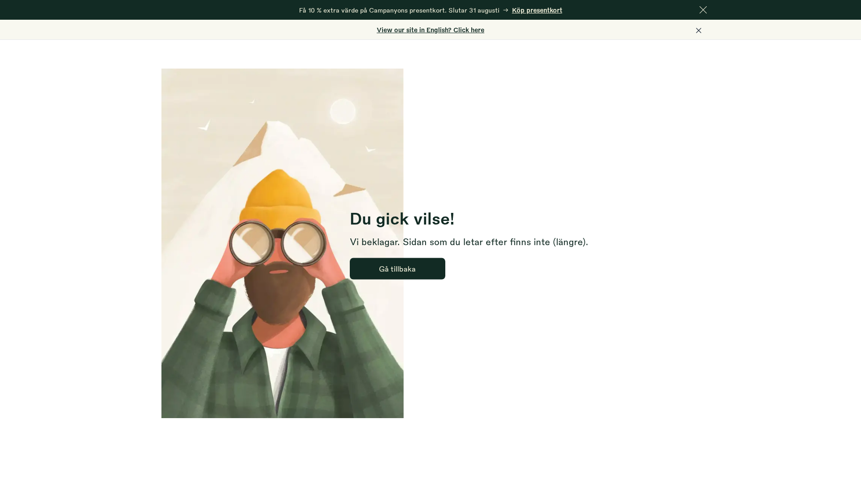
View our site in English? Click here (430, 29)
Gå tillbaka (397, 268)
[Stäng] (703, 10)
